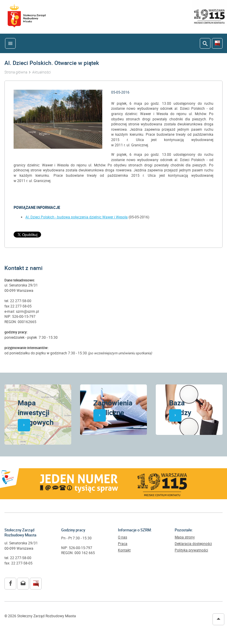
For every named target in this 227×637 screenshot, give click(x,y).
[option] (58, 119)
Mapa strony (185, 537)
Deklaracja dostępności (193, 544)
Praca (122, 544)
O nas (122, 537)
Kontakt (124, 550)
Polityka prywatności (191, 550)
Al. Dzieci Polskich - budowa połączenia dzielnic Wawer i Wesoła (76, 217)
